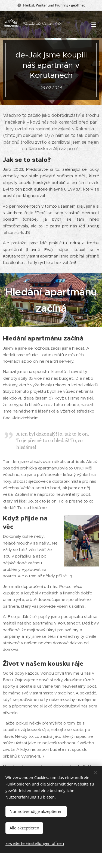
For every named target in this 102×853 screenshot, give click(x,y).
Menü (93, 24)
